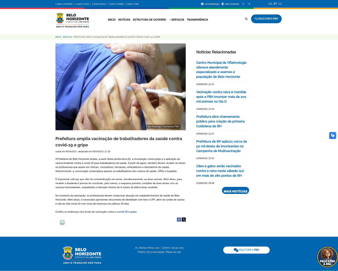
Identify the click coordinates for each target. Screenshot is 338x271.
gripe (133, 211)
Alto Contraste (232, 4)
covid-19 (122, 211)
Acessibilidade (212, 4)
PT (275, 3)
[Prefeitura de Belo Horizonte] (72, 18)
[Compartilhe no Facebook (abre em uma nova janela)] (179, 219)
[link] (246, 250)
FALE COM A (249, 249)
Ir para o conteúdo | (65, 4)
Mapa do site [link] (173, 252)
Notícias (124, 19)
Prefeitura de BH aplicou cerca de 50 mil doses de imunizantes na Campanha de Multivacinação (221, 146)
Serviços (177, 19)
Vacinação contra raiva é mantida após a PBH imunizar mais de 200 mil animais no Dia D (221, 96)
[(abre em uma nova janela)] (184, 219)
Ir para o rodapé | (117, 4)
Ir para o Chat (132, 4)
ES (280, 3)
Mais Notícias (235, 191)
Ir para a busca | (100, 4)
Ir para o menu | (83, 4)
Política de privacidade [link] (151, 252)
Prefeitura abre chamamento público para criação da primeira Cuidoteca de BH (220, 121)
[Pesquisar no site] (246, 19)
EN (270, 3)
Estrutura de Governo (149, 19)
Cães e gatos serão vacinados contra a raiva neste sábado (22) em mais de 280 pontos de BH (220, 170)
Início (112, 19)
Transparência (197, 19)
